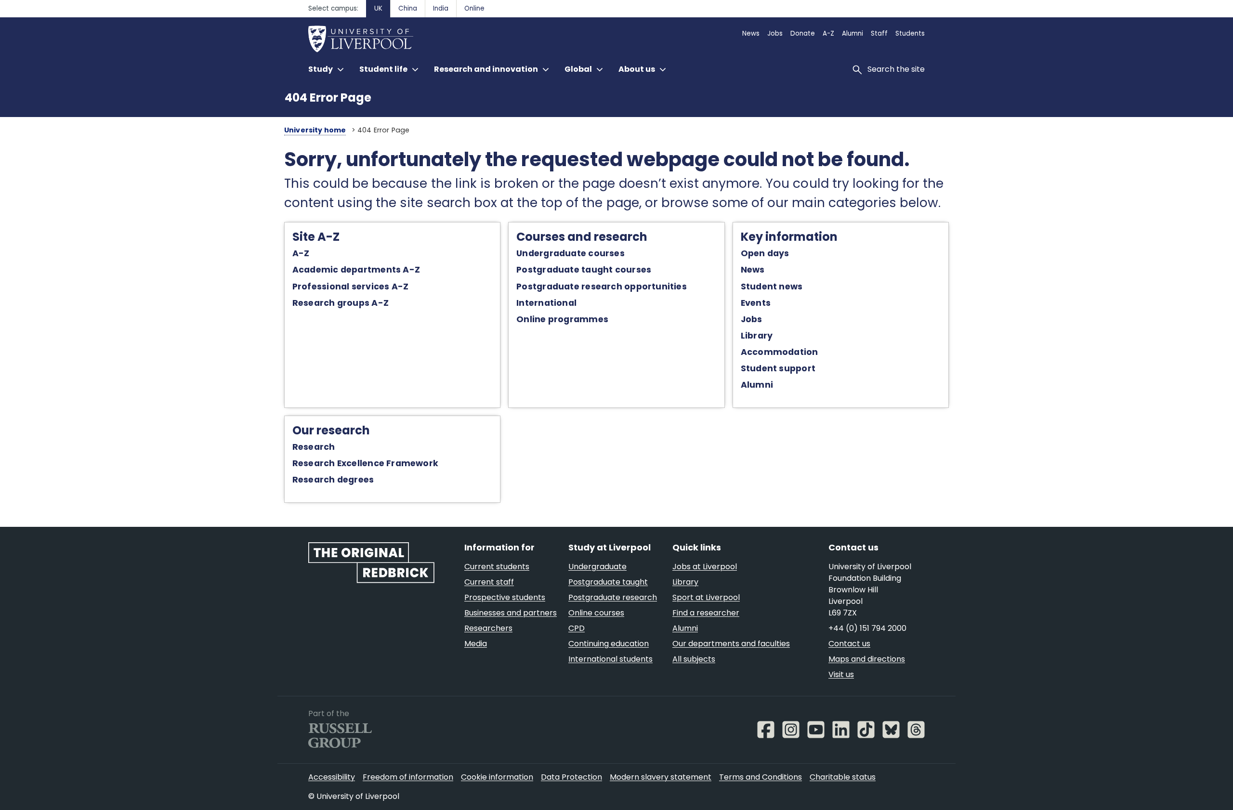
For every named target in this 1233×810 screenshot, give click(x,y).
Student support (778, 368)
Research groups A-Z (340, 303)
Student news (772, 286)
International (546, 303)
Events (756, 303)
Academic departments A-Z (356, 269)
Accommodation (779, 352)
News (753, 269)
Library (757, 335)
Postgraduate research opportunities (601, 286)
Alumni (757, 385)
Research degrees (333, 479)
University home (315, 130)
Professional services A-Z (350, 286)
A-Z (301, 253)
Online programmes (562, 319)
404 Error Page (328, 97)
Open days (765, 253)
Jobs (751, 319)
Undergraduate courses (570, 253)
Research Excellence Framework (365, 463)
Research (313, 447)
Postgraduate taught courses (583, 269)
